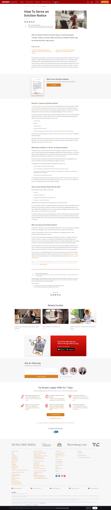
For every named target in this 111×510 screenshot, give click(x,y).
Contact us (57, 471)
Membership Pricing (46, 2)
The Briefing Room (15, 467)
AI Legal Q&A (14, 455)
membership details (60, 422)
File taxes (13, 462)
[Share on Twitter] (27, 21)
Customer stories (58, 462)
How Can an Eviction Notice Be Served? (65, 50)
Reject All (89, 508)
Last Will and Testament (38, 472)
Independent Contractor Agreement (40, 455)
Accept (94, 508)
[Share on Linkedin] (29, 21)
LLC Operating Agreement (38, 457)
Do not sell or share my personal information (20, 470)
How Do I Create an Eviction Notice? (41, 50)
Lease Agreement (37, 462)
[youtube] (65, 476)
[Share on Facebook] (25, 21)
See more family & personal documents (41, 478)
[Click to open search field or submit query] (88, 2)
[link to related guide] (28, 316)
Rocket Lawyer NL (75, 488)
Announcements (58, 468)
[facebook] (56, 476)
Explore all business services (17, 484)
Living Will (35, 474)
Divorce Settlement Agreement (39, 475)
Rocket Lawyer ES (37, 488)
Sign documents (15, 458)
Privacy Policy (35, 505)
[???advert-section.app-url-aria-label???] (61, 349)
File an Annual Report (16, 481)
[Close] (101, 507)
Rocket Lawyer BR (94, 488)
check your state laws (65, 179)
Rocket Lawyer (74, 254)
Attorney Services (29, 2)
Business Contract (37, 454)
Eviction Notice (69, 111)
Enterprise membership (59, 453)
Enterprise (37, 2)
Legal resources (14, 465)
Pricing (13, 454)
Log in (97, 1)
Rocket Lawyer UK (18, 488)
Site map (13, 468)
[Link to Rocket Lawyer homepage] (9, 2)
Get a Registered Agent (16, 475)
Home (13, 453)
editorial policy (59, 279)
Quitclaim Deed (36, 467)
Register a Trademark (16, 478)
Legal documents (15, 457)
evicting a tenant (48, 142)
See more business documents (39, 458)
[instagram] (62, 476)
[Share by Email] (34, 21)
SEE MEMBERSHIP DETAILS (55, 418)
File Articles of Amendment (17, 482)
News (56, 469)
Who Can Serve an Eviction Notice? (64, 51)
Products (22, 2)
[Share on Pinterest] (32, 21)
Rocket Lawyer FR (56, 488)
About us (57, 467)
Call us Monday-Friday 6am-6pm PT (83, 457)
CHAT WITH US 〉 (80, 453)
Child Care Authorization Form (39, 476)
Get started (53, 85)
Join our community (59, 461)
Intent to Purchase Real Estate (39, 465)
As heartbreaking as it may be (39, 106)
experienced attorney (64, 133)
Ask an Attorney (43, 264)
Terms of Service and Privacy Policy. (62, 508)
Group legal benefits (59, 454)
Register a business (15, 474)
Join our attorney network (60, 455)
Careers (56, 457)
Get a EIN (13, 476)
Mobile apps (14, 464)
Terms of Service (43, 503)
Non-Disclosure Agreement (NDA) (40, 453)
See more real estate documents (40, 468)
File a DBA (13, 479)
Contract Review (55, 2)
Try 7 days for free (55, 414)
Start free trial (105, 1)
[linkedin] (59, 476)
